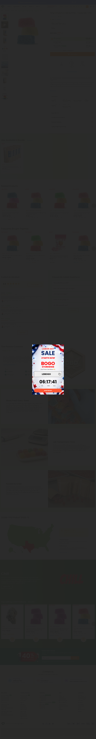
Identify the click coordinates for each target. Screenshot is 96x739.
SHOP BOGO (48, 390)
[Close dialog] (62, 346)
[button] (48, 374)
